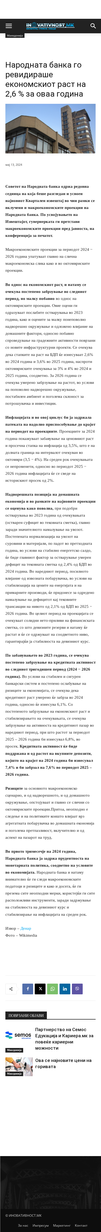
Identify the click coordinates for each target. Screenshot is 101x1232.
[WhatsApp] (52, 989)
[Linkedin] (65, 989)
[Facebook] (27, 989)
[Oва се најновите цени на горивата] (19, 1066)
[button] (8, 26)
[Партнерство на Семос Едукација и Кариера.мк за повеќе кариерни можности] (19, 1036)
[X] (40, 989)
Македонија (14, 1050)
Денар (25, 928)
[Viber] (77, 989)
